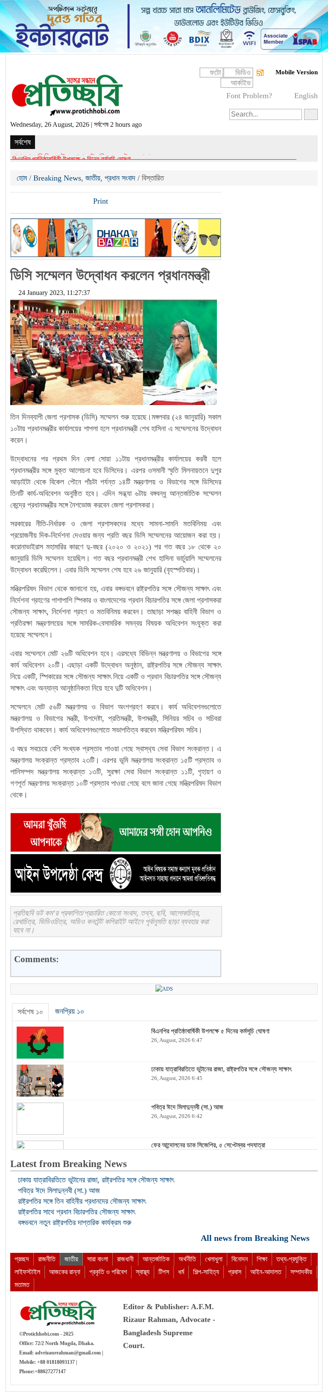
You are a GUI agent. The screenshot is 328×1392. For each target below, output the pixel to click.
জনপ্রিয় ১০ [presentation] (69, 1011)
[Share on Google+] (46, 202)
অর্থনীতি (187, 1259)
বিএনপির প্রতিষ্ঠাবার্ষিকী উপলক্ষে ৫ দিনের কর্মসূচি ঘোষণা (71, 156)
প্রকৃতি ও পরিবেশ (108, 1271)
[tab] (30, 1012)
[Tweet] (32, 202)
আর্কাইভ (241, 83)
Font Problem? (249, 95)
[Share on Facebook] (17, 202)
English (306, 95)
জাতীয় (92, 178)
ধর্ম (181, 1271)
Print (99, 201)
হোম (23, 178)
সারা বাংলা (97, 1259)
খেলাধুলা (214, 1259)
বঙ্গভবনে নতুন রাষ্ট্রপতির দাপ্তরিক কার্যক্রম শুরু (75, 1222)
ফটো (215, 72)
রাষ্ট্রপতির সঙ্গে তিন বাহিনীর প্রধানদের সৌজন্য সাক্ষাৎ (82, 1201)
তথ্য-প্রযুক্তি (291, 1259)
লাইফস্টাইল (27, 1271)
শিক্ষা (262, 1259)
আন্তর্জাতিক (156, 1259)
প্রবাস (234, 1271)
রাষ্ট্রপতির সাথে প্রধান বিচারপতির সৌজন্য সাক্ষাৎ (76, 1212)
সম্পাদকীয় (301, 1271)
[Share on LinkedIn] (61, 202)
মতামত (22, 1284)
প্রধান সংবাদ (120, 178)
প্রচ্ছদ (22, 1259)
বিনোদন (239, 1259)
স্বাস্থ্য (142, 1271)
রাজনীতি (47, 1259)
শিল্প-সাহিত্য (206, 1271)
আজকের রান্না (64, 1271)
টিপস (163, 1271)
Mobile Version (296, 72)
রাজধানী (125, 1259)
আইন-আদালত (265, 1271)
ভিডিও (243, 72)
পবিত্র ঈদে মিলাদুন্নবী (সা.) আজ (59, 1190)
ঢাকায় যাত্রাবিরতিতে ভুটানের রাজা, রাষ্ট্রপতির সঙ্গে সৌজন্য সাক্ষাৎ (96, 1180)
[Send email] (75, 202)
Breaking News (57, 178)
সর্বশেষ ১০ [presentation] (30, 1011)
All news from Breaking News (256, 1237)
